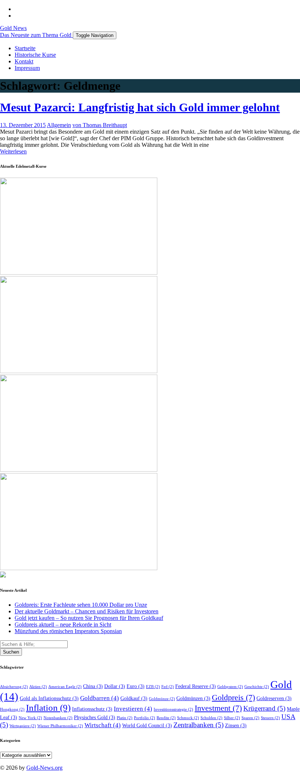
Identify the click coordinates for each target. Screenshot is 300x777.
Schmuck (188, 718)
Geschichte (256, 687)
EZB (153, 687)
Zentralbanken (198, 725)
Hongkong (12, 709)
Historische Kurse (35, 55)
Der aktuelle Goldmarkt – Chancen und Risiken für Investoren (86, 611)
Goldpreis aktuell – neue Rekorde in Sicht (63, 624)
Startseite (25, 48)
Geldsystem (230, 687)
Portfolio (144, 718)
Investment (218, 708)
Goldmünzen (193, 698)
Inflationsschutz (92, 709)
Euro (136, 686)
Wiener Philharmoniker (60, 726)
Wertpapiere (23, 726)
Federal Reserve (195, 686)
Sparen (250, 718)
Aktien (38, 687)
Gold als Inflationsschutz (49, 698)
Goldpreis (233, 697)
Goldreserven (274, 698)
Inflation (48, 708)
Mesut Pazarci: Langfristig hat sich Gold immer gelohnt (140, 107)
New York (30, 718)
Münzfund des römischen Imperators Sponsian (68, 631)
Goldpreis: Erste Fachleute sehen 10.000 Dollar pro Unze (81, 605)
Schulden (211, 718)
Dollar (114, 686)
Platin (124, 718)
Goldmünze (162, 699)
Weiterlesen (13, 151)
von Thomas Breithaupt (99, 125)
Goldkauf (133, 698)
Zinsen (236, 725)
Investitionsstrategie (173, 709)
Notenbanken (58, 718)
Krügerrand (264, 708)
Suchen (11, 652)
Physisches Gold (94, 717)
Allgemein (59, 125)
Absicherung (14, 687)
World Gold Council (147, 725)
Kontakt (24, 61)
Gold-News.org (44, 768)
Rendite (166, 718)
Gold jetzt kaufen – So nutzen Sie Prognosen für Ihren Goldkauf (89, 618)
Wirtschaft (103, 725)
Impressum (27, 68)
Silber (232, 718)
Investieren (133, 708)
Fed (167, 687)
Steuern (270, 718)
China (93, 686)
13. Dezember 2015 (23, 125)
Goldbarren (99, 698)
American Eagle (65, 687)
